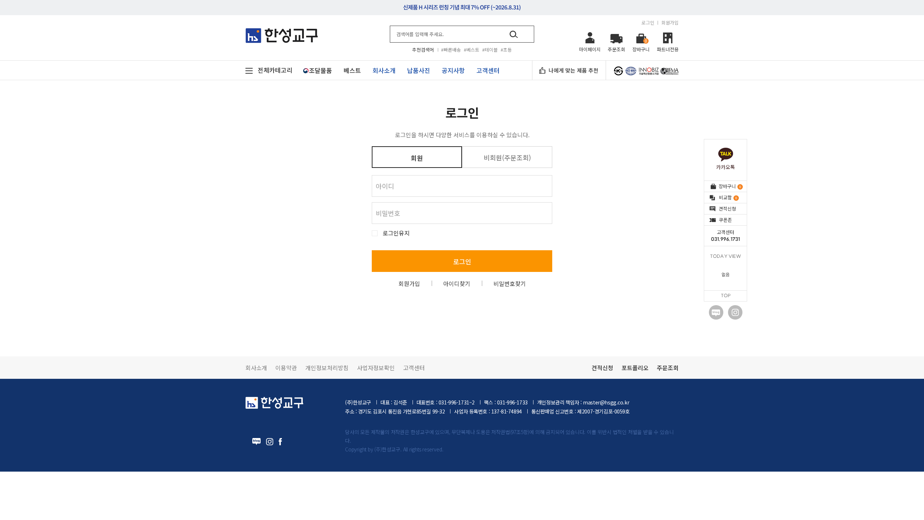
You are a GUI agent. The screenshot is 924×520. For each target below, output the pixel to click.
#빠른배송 (451, 49)
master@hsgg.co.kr (606, 402)
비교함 (728, 197)
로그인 (647, 22)
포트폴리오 (635, 367)
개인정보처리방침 (327, 367)
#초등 (506, 49)
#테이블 (490, 49)
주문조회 (668, 367)
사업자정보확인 (376, 367)
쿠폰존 (725, 219)
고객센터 (725, 235)
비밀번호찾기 (509, 283)
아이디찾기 (456, 283)
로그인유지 (396, 233)
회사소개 (256, 367)
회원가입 (670, 22)
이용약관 (286, 367)
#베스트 (471, 49)
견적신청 (727, 208)
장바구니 (730, 186)
